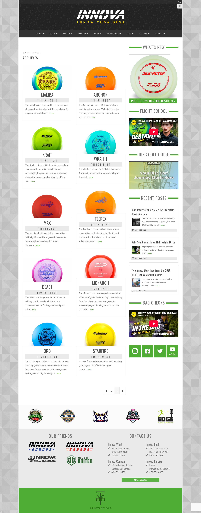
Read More (64, 86)
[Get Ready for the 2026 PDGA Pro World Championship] (136, 221)
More (163, 225)
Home (39, 33)
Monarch (100, 283)
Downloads (113, 33)
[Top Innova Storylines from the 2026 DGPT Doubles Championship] (136, 282)
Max (47, 222)
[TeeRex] (100, 201)
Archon (101, 94)
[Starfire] (100, 333)
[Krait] (47, 137)
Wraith (100, 158)
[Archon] (100, 77)
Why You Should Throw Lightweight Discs (153, 242)
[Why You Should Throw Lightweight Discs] (136, 249)
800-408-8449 (118, 455)
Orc (47, 351)
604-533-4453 (118, 472)
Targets (82, 33)
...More (51, 113)
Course (159, 33)
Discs (52, 33)
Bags (96, 33)
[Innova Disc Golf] (100, 16)
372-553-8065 (156, 472)
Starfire (100, 351)
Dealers (143, 33)
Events (66, 33)
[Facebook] (147, 351)
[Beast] (47, 269)
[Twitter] (160, 351)
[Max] (47, 205)
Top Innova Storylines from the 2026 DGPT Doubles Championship (151, 272)
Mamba (47, 94)
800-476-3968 (156, 455)
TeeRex (100, 218)
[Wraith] (100, 141)
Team (128, 33)
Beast (47, 287)
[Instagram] (135, 351)
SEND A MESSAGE (140, 479)
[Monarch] (100, 265)
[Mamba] (47, 77)
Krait (47, 154)
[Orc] (47, 333)
